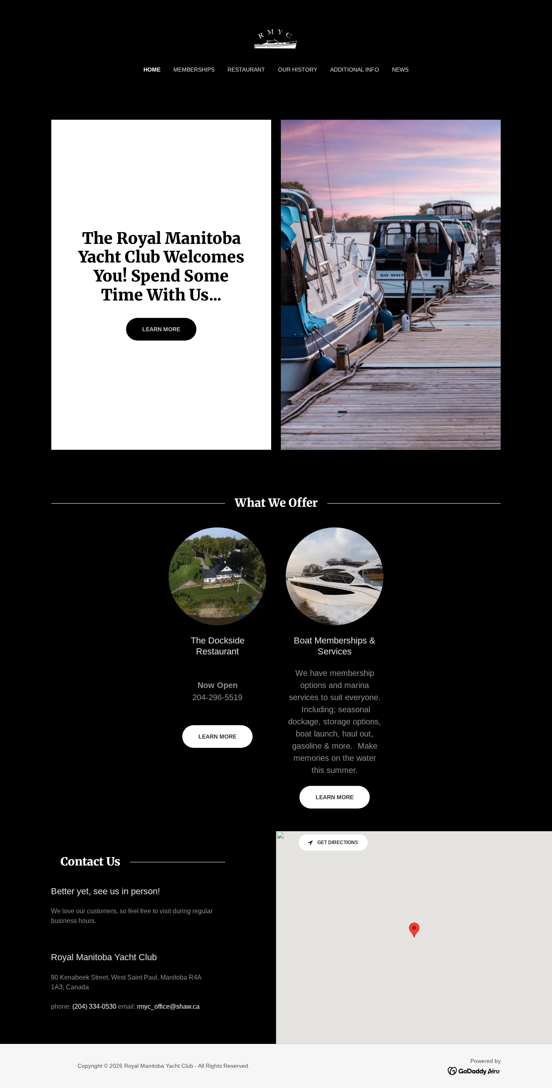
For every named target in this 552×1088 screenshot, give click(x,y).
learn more (335, 797)
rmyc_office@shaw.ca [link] (168, 1006)
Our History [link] (297, 69)
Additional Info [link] (354, 69)
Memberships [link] (194, 69)
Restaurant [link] (246, 69)
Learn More (217, 736)
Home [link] (151, 69)
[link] (276, 38)
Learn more (161, 329)
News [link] (400, 69)
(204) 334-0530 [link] (94, 1006)
